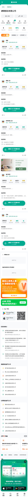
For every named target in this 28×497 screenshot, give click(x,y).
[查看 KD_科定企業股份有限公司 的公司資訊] (14, 372)
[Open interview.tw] (2, 455)
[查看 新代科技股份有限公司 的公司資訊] (14, 387)
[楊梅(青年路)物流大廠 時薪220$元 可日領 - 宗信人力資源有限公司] (10, 445)
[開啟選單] (2, 2)
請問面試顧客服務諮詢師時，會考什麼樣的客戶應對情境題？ (15, 331)
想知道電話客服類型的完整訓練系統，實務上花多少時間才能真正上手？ (15, 339)
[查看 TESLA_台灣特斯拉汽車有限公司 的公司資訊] (14, 379)
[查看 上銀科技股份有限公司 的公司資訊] (14, 376)
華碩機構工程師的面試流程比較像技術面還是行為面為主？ (15, 347)
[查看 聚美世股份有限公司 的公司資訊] (14, 404)
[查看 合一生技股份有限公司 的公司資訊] (14, 416)
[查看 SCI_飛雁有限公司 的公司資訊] (14, 391)
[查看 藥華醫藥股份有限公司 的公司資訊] (14, 412)
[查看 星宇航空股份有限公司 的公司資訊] (14, 368)
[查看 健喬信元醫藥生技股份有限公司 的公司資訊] (14, 419)
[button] (14, 459)
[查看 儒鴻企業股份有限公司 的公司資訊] (14, 394)
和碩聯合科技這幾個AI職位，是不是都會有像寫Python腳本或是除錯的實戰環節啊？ (15, 355)
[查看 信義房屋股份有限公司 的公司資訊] (14, 383)
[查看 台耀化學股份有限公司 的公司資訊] (14, 431)
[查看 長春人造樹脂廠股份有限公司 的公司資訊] (14, 423)
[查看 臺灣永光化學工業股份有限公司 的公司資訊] (14, 408)
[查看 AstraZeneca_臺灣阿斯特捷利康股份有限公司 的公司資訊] (14, 427)
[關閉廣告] (25, 461)
